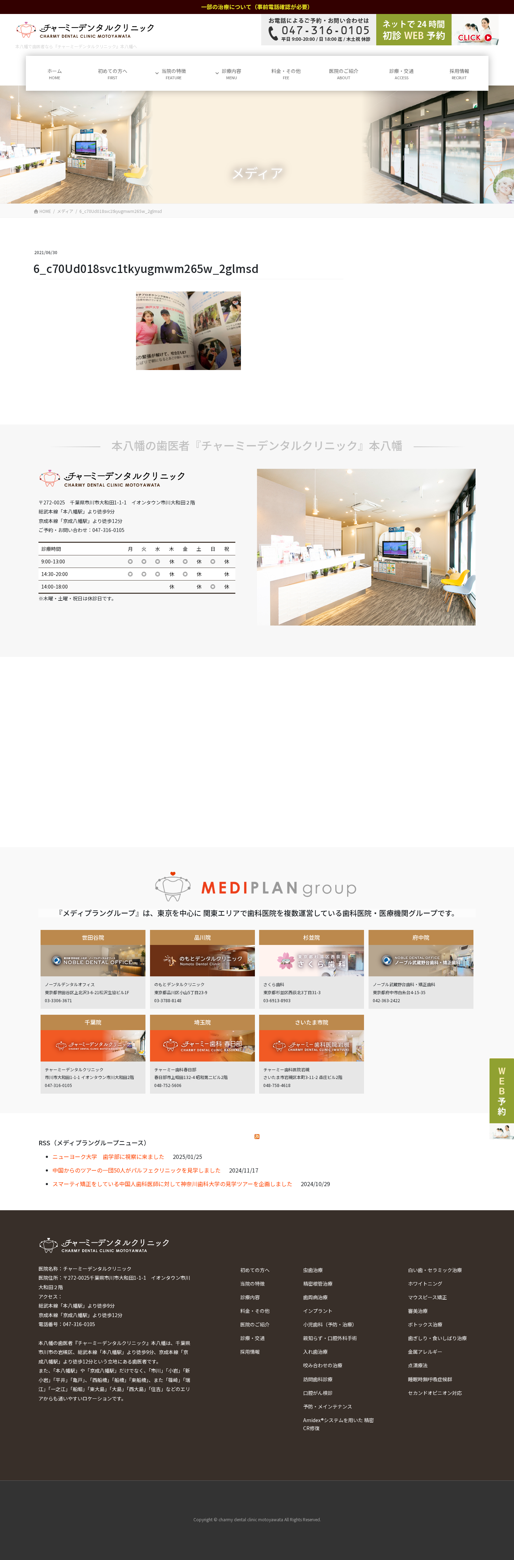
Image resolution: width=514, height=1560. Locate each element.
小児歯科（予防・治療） (330, 1324)
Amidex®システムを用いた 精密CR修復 (338, 1424)
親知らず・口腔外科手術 (330, 1337)
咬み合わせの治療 (322, 1365)
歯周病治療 (315, 1297)
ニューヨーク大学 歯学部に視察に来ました (108, 1156)
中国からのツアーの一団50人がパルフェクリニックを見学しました (136, 1170)
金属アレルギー (425, 1351)
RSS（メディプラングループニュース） (94, 1142)
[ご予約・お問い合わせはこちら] (380, 29)
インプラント (318, 1310)
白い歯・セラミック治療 (435, 1269)
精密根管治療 (318, 1283)
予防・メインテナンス (327, 1406)
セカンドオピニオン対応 (435, 1392)
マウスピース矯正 (427, 1297)
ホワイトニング (425, 1283)
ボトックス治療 (425, 1324)
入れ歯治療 (315, 1351)
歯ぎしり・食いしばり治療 (437, 1337)
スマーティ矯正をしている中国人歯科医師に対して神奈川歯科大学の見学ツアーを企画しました (172, 1184)
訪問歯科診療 (318, 1379)
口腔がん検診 (318, 1392)
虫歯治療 (313, 1269)
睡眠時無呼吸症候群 (430, 1379)
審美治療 (418, 1310)
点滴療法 (418, 1365)
